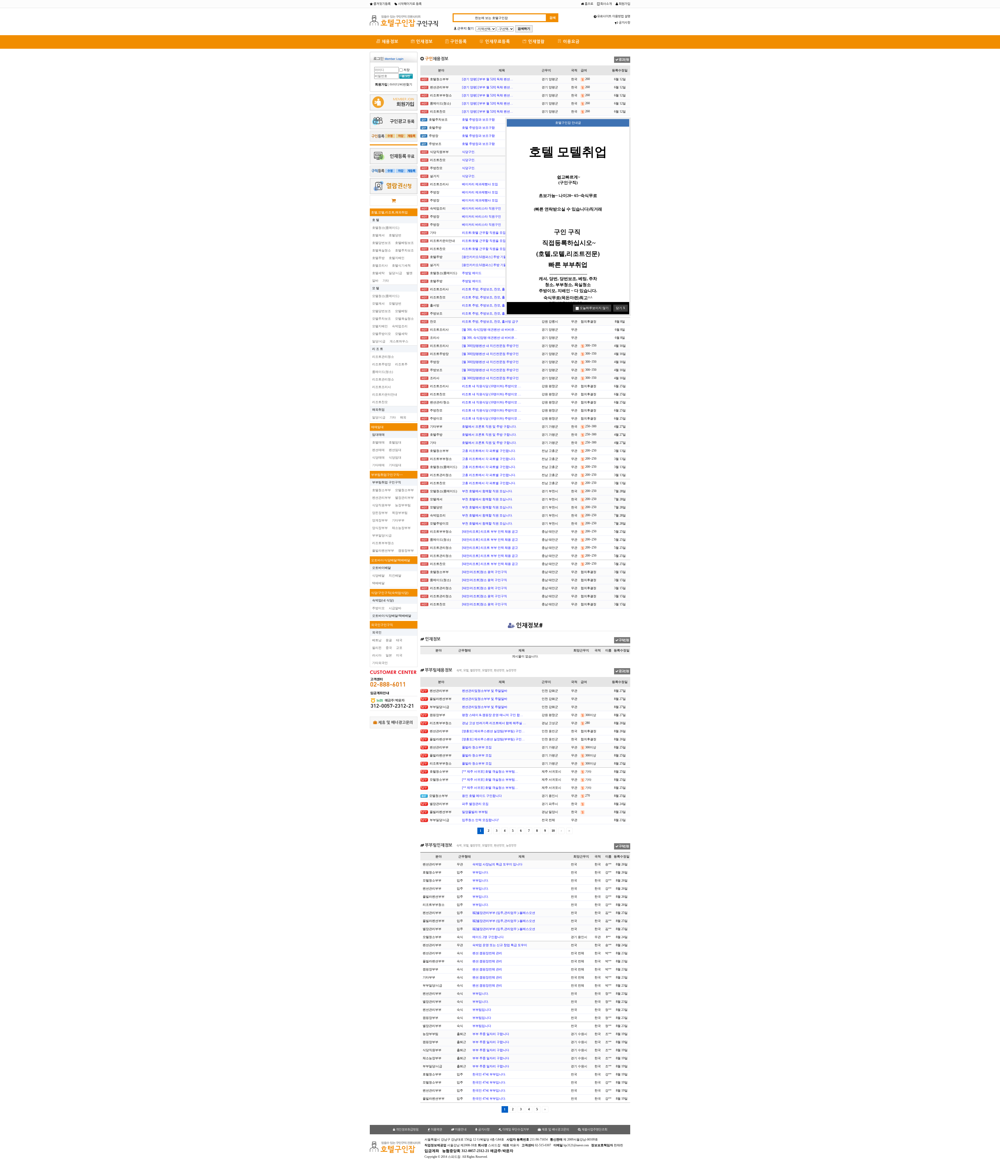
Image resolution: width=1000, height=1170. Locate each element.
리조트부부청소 (383, 543)
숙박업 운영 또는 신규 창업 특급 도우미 (499, 945)
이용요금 (571, 42)
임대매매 (378, 434)
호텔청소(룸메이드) (385, 228)
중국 (389, 648)
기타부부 (398, 520)
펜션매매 (378, 450)
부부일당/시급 (382, 535)
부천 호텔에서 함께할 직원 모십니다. (487, 491)
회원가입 (624, 3)
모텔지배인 (380, 326)
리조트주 (401, 364)
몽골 (389, 640)
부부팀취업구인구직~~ (387, 475)
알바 (375, 280)
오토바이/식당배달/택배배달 (390, 560)
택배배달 (378, 583)
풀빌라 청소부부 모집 (477, 747)
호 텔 (375, 220)
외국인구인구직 (382, 625)
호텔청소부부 (381, 490)
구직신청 (623, 640)
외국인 (377, 632)
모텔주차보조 (381, 319)
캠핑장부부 (406, 550)
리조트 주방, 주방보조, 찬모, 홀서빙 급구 (490, 289)
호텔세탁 (378, 273)
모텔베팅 (401, 311)
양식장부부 (380, 528)
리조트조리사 (381, 387)
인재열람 (536, 42)
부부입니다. (480, 872)
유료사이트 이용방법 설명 (613, 16)
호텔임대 (395, 442)
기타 (386, 280)
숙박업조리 (400, 326)
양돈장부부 (380, 513)
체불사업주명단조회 (594, 1129)
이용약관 (436, 1129)
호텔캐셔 (378, 235)
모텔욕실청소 (404, 319)
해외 (403, 417)
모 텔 (375, 288)
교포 (399, 648)
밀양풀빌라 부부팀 (475, 812)
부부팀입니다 (481, 1010)
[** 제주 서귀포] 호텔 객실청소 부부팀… (490, 771)
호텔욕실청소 (381, 250)
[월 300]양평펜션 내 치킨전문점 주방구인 (490, 346)
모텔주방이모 (381, 334)
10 (553, 831)
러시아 (377, 655)
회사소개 (605, 3)
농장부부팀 (403, 505)
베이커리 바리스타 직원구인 (481, 208)
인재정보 (424, 42)
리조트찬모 (380, 402)
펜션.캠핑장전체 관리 (487, 953)
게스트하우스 (399, 341)
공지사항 (624, 22)
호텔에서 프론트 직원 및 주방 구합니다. (489, 426)
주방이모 (378, 608)
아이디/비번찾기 (401, 84)
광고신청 (623, 59)
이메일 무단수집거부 (515, 1129)
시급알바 (395, 608)
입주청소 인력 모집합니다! (480, 820)
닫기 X (620, 308)
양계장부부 (380, 520)
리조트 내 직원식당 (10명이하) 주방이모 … (491, 386)
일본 (389, 655)
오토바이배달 (381, 568)
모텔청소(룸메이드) (385, 296)
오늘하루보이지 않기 (594, 308)
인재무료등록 (497, 42)
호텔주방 (378, 258)
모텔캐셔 (378, 303)
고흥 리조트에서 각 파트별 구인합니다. (489, 451)
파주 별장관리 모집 (475, 804)
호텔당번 (395, 235)
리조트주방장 (381, 364)
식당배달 (378, 575)
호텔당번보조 (381, 243)
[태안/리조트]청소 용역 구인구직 (484, 572)
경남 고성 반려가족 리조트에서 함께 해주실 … (494, 723)
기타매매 (378, 465)
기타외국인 (380, 663)
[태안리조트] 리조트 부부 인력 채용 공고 (490, 531)
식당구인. (468, 152)
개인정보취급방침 (407, 1129)
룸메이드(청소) (382, 372)
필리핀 (377, 648)
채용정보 (389, 42)
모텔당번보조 (381, 311)
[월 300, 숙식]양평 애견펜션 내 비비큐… (489, 329)
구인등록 (458, 42)
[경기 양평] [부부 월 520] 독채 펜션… (487, 79)
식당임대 (395, 457)
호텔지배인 (396, 258)
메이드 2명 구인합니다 (488, 937)
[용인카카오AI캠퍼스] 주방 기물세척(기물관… (494, 257)
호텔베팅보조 (404, 243)
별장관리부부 (404, 498)
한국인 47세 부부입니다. (489, 1074)
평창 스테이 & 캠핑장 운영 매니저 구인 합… (492, 715)
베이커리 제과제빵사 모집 (480, 184)
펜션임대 (395, 450)
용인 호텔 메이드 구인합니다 (482, 796)
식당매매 (378, 457)
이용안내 (460, 1129)
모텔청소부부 (404, 490)
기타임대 (395, 465)
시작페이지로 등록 (409, 3)
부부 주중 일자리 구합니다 (490, 1034)
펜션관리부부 (381, 498)
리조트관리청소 (383, 357)
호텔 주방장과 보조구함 (478, 119)
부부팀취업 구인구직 (386, 482)
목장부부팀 (400, 513)
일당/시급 (395, 273)
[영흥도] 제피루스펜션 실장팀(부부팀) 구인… (493, 731)
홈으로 (588, 3)
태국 (399, 640)
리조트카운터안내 (384, 394)
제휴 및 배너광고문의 (395, 722)
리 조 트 (377, 349)
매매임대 (377, 427)
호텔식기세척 (401, 265)
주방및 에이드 (472, 273)
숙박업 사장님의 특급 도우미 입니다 (497, 864)
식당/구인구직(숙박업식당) (389, 593)
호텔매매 (378, 442)
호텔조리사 (380, 265)
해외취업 (378, 409)
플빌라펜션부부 (383, 550)
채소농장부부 (401, 528)
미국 (399, 655)
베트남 (377, 640)
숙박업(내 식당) (383, 600)
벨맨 (409, 273)
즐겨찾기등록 (382, 3)
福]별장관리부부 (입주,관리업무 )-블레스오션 (503, 913)
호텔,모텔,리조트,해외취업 (389, 212)
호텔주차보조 (404, 250)
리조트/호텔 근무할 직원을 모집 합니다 (489, 233)
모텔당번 (395, 303)
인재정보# (529, 625)
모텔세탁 (401, 334)
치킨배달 (395, 575)
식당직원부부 (381, 505)
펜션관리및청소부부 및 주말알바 (484, 691)
